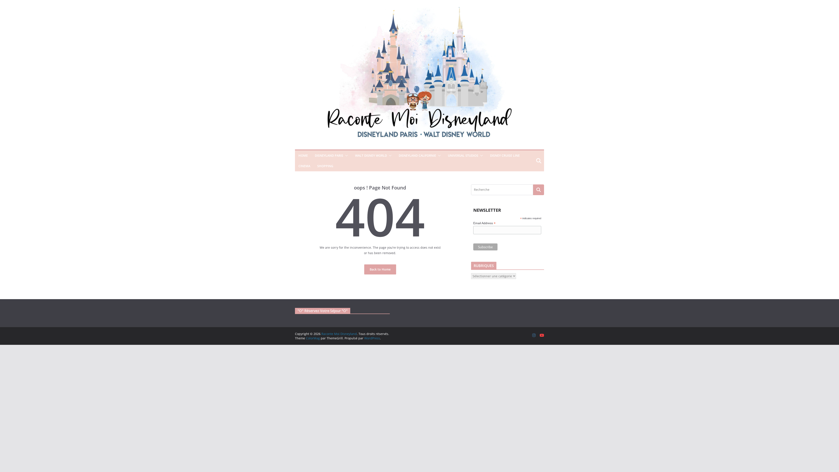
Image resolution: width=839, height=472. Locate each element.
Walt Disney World (371, 155)
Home (303, 155)
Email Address (484, 223)
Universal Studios (463, 155)
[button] (345, 156)
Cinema (304, 166)
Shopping (325, 166)
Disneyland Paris (329, 155)
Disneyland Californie (417, 155)
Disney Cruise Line (505, 155)
